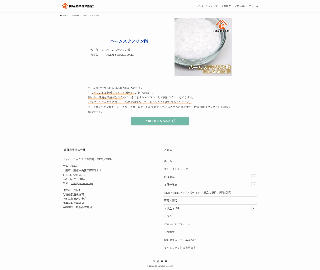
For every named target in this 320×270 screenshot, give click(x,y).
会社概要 (169, 232)
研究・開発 (170, 200)
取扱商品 (169, 177)
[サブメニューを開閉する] (253, 176)
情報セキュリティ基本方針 (180, 240)
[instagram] (158, 261)
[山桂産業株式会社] (78, 6)
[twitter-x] (154, 261)
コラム (168, 216)
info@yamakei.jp (82, 183)
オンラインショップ (176, 169)
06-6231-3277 (77, 175)
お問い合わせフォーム (177, 224)
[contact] (166, 261)
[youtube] (162, 261)
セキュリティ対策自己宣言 (180, 248)
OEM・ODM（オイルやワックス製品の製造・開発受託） (198, 192)
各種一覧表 (170, 184)
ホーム (168, 161)
